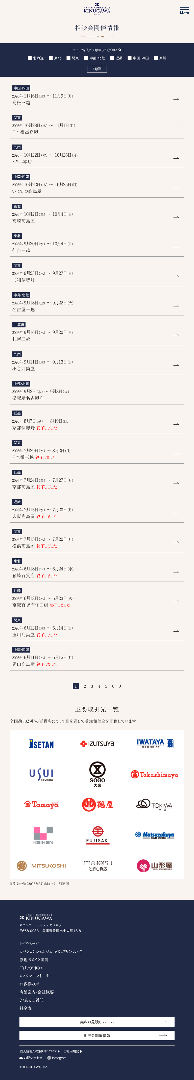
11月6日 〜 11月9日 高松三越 (43, 99)
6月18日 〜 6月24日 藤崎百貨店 (43, 572)
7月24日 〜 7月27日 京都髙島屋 (43, 483)
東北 (57, 58)
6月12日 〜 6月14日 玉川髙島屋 (42, 631)
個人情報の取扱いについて (38, 1051)
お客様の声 (29, 984)
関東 (75, 58)
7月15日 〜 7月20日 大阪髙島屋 (43, 513)
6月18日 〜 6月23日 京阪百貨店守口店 (43, 601)
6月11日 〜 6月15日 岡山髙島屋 (43, 660)
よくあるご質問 (31, 1000)
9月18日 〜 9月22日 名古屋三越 (43, 306)
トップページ (29, 944)
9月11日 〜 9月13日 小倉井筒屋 (42, 365)
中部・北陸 (97, 58)
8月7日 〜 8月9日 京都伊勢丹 (40, 424)
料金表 (25, 1008)
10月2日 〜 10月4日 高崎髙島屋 (42, 217)
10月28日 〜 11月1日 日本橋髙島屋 (44, 128)
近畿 (119, 58)
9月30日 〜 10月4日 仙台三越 (42, 247)
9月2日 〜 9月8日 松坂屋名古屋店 (40, 394)
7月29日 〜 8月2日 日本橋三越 (41, 454)
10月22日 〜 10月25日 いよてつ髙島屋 (45, 188)
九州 (162, 58)
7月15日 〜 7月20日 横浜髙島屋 (43, 542)
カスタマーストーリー (35, 976)
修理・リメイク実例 (33, 960)
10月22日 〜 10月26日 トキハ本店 (45, 158)
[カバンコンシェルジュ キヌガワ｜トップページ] (97, 12)
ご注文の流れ (31, 968)
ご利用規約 (71, 1051)
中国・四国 (141, 58)
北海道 (38, 58)
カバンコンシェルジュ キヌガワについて (50, 952)
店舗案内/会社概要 (36, 992)
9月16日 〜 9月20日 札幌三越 (42, 335)
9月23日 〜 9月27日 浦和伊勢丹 (42, 276)
